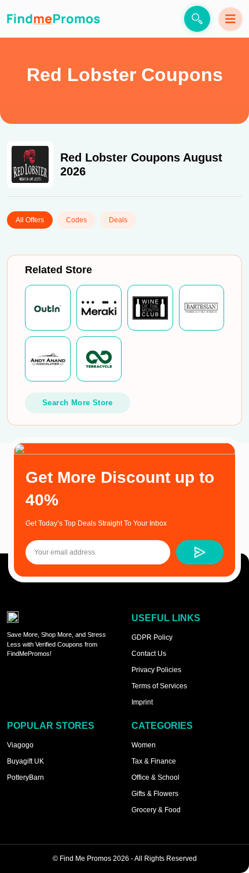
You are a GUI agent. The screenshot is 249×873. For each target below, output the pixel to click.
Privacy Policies (156, 670)
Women (143, 745)
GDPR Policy (152, 637)
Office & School (155, 777)
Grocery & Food (156, 810)
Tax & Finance (153, 761)
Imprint (142, 702)
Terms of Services (159, 686)
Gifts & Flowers (154, 794)
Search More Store (77, 402)
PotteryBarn (25, 777)
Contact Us (148, 654)
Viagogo (20, 745)
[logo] (53, 18)
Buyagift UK (25, 761)
